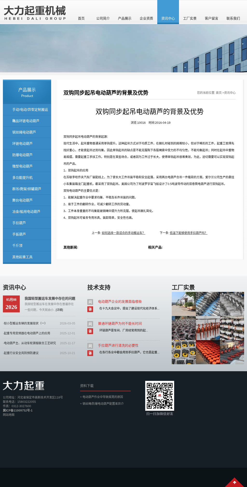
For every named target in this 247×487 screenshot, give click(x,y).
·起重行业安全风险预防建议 (21, 353)
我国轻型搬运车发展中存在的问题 (50, 298)
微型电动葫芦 (22, 166)
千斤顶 (17, 245)
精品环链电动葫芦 (25, 121)
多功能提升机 (22, 177)
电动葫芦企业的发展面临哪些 (120, 301)
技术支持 (98, 287)
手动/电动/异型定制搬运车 (30, 111)
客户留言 (211, 18)
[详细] (59, 310)
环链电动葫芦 (22, 143)
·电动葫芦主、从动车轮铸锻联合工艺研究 (29, 343)
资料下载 (87, 386)
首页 (81, 18)
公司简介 (103, 18)
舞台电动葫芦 (22, 200)
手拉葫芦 (19, 223)
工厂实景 (190, 18)
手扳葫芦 (19, 234)
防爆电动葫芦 (22, 155)
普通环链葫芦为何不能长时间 (120, 323)
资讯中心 (168, 18)
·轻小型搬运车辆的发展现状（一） (25, 323)
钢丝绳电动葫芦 (24, 132)
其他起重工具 (22, 257)
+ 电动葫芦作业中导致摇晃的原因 (101, 397)
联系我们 (233, 18)
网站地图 (8, 415)
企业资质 (146, 18)
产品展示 (124, 18)
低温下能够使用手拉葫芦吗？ (188, 233)
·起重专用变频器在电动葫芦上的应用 (26, 333)
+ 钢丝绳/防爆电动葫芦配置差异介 (102, 403)
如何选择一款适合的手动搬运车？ (123, 233)
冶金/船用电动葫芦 (26, 211)
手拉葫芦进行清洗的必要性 (118, 345)
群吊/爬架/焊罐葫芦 (26, 189)
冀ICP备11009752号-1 (18, 410)
